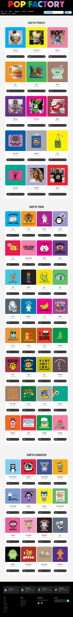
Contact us (60, 589)
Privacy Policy (23, 601)
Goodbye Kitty (60, 477)
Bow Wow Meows (13, 477)
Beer (44, 287)
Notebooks (36, 153)
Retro (44, 404)
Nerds (13, 374)
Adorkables (60, 564)
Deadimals (13, 564)
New (4, 601)
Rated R (28, 287)
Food (13, 258)
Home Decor (6, 608)
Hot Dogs (29, 345)
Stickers (57, 84)
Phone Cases (36, 119)
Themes (5, 603)
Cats (13, 229)
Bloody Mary (44, 535)
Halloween (13, 433)
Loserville (13, 535)
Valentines (60, 433)
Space (28, 374)
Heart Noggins (29, 564)
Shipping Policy (23, 603)
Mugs (15, 84)
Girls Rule (29, 506)
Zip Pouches (15, 188)
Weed (28, 404)
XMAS (28, 433)
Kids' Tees (58, 50)
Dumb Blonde (28, 535)
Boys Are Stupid (13, 506)
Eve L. (60, 535)
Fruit (44, 316)
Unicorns (44, 229)
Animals (60, 229)
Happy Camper (44, 564)
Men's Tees (15, 50)
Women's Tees (36, 50)
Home (5, 600)
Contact (22, 605)
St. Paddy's (44, 433)
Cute (13, 287)
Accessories (6, 607)
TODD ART (28, 477)
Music (13, 316)
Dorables (44, 506)
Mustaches (60, 374)
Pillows (36, 84)
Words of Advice (28, 258)
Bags (58, 153)
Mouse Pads (15, 153)
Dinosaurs (60, 345)
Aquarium (29, 316)
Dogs (29, 229)
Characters (6, 604)
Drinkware (15, 119)
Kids (60, 287)
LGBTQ (44, 258)
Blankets (57, 119)
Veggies (60, 316)
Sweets (12, 345)
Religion (60, 404)
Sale (4, 610)
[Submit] (68, 600)
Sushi (44, 345)
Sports (60, 258)
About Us (5, 611)
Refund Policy (23, 604)
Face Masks (36, 188)
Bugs (44, 374)
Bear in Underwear (60, 506)
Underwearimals (44, 477)
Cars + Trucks (13, 404)
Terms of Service (24, 600)
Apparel (57, 188)
